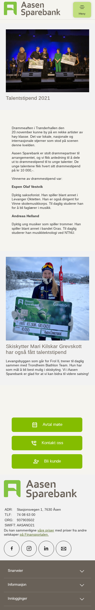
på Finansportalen (34, 534)
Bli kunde (47, 461)
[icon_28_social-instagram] (29, 548)
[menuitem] (32, 9)
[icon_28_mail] (63, 548)
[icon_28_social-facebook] (11, 548)
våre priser (46, 530)
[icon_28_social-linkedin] (46, 548)
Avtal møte (47, 425)
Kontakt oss (47, 443)
